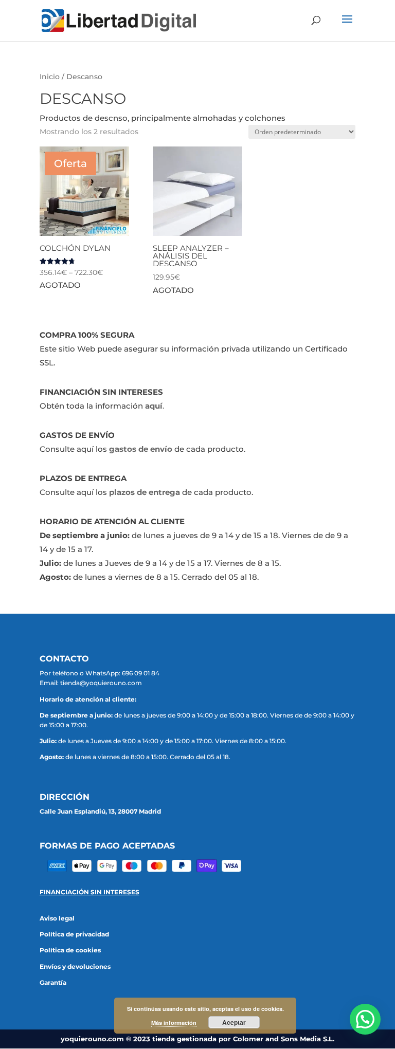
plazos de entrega (144, 492)
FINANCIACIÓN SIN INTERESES (89, 892)
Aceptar (234, 1022)
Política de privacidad (74, 934)
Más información (173, 1022)
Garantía (53, 982)
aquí (154, 406)
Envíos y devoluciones (75, 966)
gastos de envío (140, 449)
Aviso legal (57, 918)
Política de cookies (70, 950)
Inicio (50, 76)
